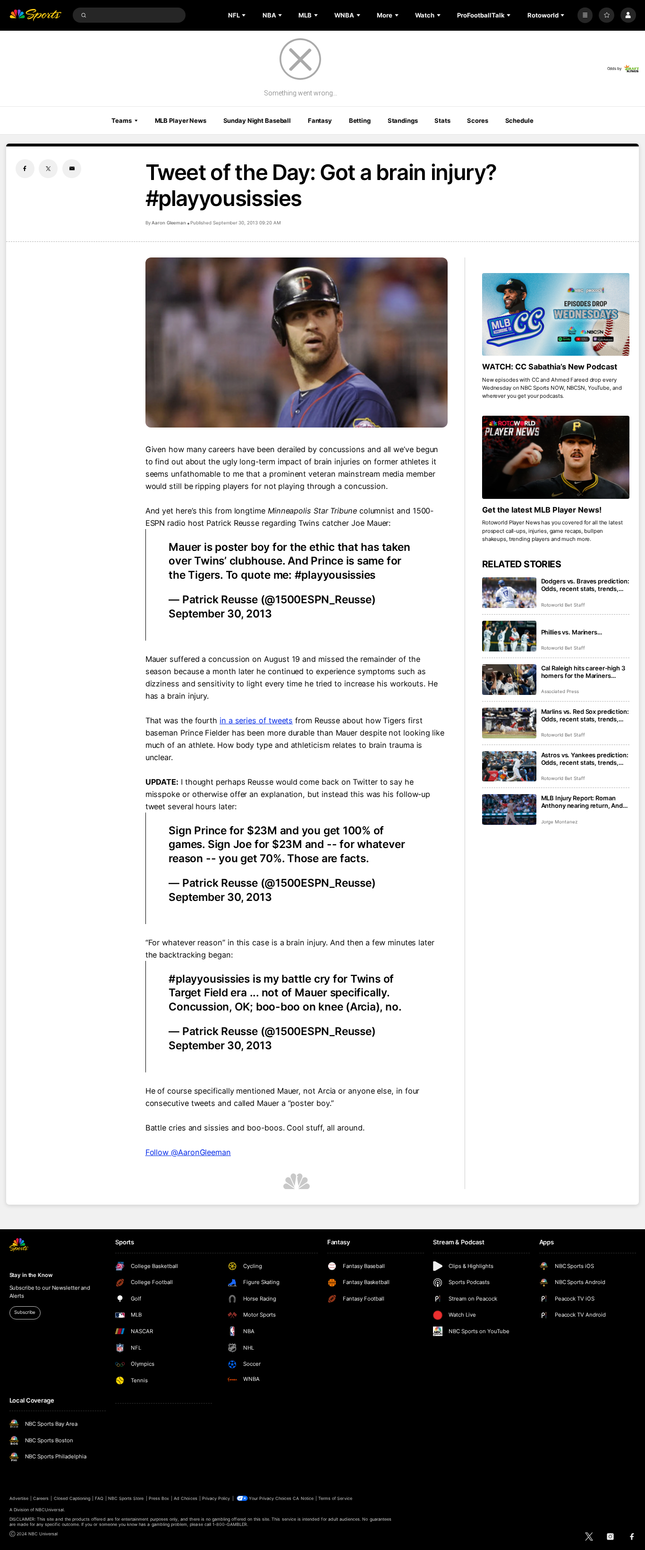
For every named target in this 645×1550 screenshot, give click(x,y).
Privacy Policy (216, 1498)
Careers (41, 1498)
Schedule (519, 120)
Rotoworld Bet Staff (563, 605)
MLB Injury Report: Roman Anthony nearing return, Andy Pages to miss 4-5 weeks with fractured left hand (584, 801)
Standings (403, 120)
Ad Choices (185, 1498)
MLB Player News (180, 120)
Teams (121, 120)
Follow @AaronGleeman (188, 1152)
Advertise (18, 1498)
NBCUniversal (49, 1509)
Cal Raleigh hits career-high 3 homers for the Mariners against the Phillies (583, 671)
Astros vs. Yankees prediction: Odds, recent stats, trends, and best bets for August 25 (584, 758)
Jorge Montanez (559, 821)
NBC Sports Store (126, 1498)
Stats (442, 120)
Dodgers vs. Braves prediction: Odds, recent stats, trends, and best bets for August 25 (585, 584)
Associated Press (560, 691)
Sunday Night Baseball (257, 120)
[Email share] (71, 168)
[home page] (35, 15)
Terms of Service (335, 1498)
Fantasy (320, 120)
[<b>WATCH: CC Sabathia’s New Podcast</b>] (556, 314)
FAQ (99, 1498)
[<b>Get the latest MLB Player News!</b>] (556, 457)
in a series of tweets (256, 720)
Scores (477, 120)
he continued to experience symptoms (325, 671)
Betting (360, 120)
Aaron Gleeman (169, 222)
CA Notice (303, 1498)
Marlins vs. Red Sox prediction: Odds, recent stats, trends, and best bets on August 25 (585, 715)
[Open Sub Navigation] (244, 15)
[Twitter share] (48, 168)
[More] (585, 15)
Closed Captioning (72, 1498)
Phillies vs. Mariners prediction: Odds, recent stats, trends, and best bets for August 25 (585, 632)
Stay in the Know (31, 1275)
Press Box (159, 1498)
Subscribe (24, 1312)
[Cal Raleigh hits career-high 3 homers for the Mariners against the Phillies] (509, 679)
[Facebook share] (25, 168)
